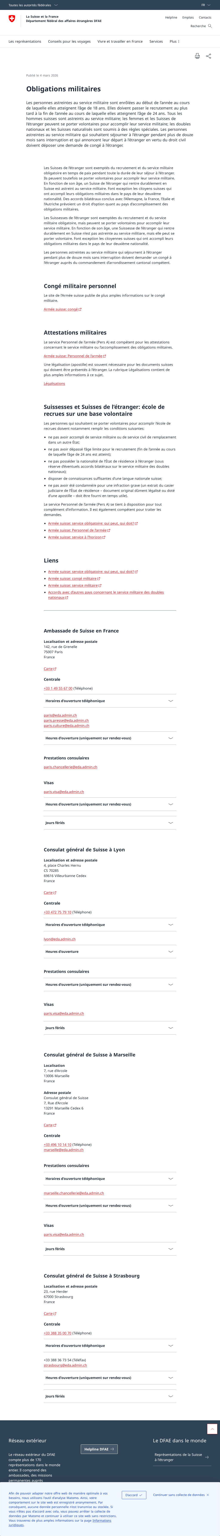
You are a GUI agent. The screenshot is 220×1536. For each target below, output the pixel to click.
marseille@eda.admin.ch (64, 1149)
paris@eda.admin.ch (60, 715)
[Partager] (208, 56)
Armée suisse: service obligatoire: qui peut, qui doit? (91, 523)
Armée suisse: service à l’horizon (75, 537)
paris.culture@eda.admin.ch (66, 725)
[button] (25, 41)
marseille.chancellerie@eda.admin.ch (74, 1193)
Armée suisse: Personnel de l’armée (73, 356)
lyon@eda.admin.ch (60, 939)
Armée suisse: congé (61, 309)
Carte (48, 668)
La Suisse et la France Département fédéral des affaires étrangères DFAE (64, 18)
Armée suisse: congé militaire (72, 578)
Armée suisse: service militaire (73, 585)
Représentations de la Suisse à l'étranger (178, 1457)
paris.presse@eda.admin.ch (66, 720)
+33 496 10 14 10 (57, 1144)
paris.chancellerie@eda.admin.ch (70, 767)
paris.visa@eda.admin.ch (64, 791)
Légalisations (54, 383)
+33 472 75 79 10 (57, 912)
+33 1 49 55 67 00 (58, 688)
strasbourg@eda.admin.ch (65, 1365)
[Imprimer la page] (197, 56)
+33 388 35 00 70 (57, 1333)
